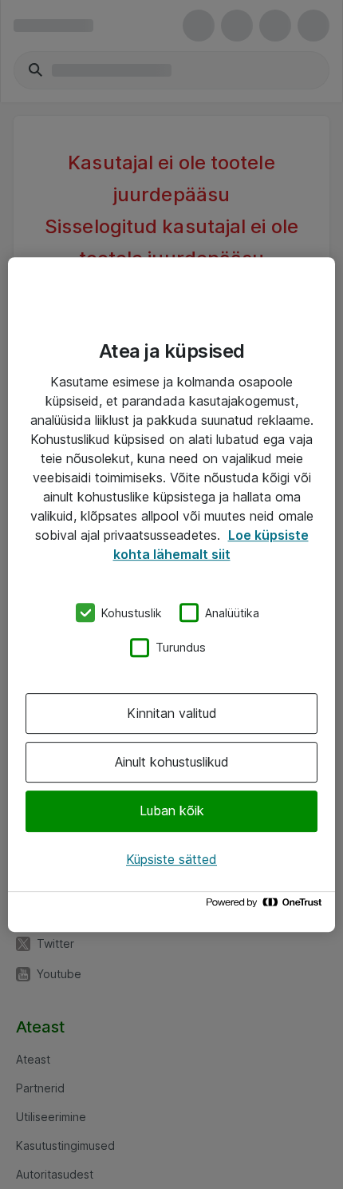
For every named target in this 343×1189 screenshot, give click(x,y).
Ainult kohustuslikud (172, 762)
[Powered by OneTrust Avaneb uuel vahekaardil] (266, 906)
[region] (171, 595)
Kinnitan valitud (172, 713)
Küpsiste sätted (171, 859)
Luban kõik (172, 811)
